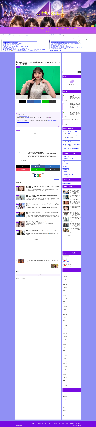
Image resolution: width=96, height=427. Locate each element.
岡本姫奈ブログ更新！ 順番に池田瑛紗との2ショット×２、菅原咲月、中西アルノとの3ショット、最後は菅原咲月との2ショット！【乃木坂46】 (24, 49)
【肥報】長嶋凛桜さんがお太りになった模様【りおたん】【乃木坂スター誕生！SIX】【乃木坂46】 (65, 47)
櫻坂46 (55, 423)
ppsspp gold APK (69, 141)
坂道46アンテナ (65, 163)
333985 (64, 149)
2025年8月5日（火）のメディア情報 (8, 47)
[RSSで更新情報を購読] (40, 175)
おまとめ (64, 164)
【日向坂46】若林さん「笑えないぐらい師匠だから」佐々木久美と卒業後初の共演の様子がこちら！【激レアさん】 (20, 41)
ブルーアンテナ (65, 168)
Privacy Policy (72, 423)
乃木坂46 (18, 130)
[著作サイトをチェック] (35, 175)
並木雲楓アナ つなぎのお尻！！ (56, 35)
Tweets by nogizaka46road (67, 87)
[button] (52, 101)
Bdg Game (68, 137)
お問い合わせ (78, 423)
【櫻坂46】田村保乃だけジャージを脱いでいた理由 (10, 42)
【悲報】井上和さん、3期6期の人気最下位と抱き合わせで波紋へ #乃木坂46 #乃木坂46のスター (65, 43)
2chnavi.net (64, 166)
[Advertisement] (38, 57)
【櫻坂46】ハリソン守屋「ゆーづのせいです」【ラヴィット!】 (60, 46)
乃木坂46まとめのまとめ (67, 156)
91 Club (68, 133)
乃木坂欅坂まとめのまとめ (67, 174)
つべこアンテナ (65, 172)
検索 (63, 70)
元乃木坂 (63, 423)
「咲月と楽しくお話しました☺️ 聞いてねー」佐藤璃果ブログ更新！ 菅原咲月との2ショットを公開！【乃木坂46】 (20, 50)
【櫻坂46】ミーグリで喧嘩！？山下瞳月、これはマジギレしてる (12, 43)
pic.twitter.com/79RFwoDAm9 (23, 122)
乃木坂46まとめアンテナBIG (68, 158)
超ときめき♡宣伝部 (66, 183)
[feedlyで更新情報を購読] (38, 175)
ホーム (33, 423)
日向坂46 (59, 423)
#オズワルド (55, 120)
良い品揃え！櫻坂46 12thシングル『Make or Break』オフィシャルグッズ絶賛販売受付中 (16, 46)
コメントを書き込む (38, 275)
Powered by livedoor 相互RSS (55, 50)
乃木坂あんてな (65, 171)
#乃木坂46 (50, 120)
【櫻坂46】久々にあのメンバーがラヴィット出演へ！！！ (11, 45)
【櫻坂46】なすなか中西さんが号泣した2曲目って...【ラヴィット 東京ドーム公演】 (15, 48)
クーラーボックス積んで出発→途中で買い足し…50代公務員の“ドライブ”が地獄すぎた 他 (64, 41)
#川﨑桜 (27, 117)
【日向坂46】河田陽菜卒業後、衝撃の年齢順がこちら (11, 44)
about (67, 423)
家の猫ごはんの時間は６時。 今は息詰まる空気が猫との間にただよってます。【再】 (15, 35)
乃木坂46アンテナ (66, 169)
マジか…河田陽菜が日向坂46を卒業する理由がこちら (59, 48)
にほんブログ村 (65, 261)
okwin (67, 145)
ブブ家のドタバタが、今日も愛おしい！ (8, 34)
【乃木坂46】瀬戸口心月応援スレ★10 (70, 148)
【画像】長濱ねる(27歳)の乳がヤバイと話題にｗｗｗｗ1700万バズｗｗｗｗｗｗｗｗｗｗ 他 (64, 42)
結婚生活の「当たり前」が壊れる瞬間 (55, 34)
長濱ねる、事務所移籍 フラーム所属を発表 (57, 44)
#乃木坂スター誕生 (23, 116)
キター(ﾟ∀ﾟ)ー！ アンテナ (67, 176)
